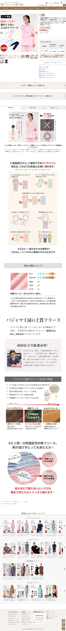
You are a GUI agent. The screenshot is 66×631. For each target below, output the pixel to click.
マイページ (50, 3)
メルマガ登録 (25, 616)
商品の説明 (10, 107)
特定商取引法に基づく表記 (14, 622)
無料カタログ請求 (25, 620)
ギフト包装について (12, 618)
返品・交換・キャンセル (13, 620)
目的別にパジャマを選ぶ (19, 8)
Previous (1, 33)
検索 (64, 5)
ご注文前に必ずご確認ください (48, 73)
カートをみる (51, 611)
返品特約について (45, 71)
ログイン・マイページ (53, 616)
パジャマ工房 (2, 11)
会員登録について (25, 614)
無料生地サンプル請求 (26, 622)
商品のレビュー (54, 107)
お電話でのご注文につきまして (48, 75)
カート (64, 3)
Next (36, 33)
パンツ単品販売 (14, 501)
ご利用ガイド (47, 8)
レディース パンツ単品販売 (23, 501)
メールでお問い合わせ (40, 622)
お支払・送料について (13, 614)
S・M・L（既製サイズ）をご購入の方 (33, 85)
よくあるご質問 (44, 67)
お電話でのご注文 (12, 616)
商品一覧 (6, 8)
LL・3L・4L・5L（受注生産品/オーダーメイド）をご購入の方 (33, 96)
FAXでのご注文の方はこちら (47, 77)
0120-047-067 (39, 615)
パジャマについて (25, 624)
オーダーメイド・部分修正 (34, 8)
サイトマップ (51, 614)
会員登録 (57, 3)
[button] (1, 526)
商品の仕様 (32, 107)
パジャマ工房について (59, 8)
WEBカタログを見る (26, 618)
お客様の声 (50, 618)
